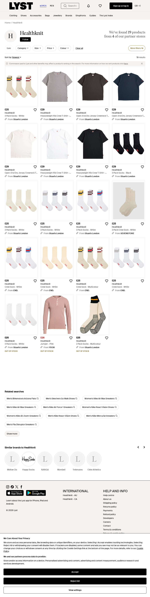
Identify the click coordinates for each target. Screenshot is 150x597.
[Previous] (138, 447)
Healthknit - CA (70, 499)
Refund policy (109, 514)
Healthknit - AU (70, 495)
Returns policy (109, 506)
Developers (108, 518)
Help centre (108, 495)
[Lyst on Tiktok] (12, 487)
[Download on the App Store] (15, 493)
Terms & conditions (112, 529)
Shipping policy (110, 503)
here (126, 63)
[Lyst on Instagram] (7, 487)
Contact (107, 525)
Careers (107, 522)
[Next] (144, 447)
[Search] (65, 6)
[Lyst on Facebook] (21, 487)
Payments (107, 510)
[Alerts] (88, 6)
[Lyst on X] (16, 487)
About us (107, 499)
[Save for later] (35, 110)
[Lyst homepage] (21, 6)
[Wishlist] (100, 6)
